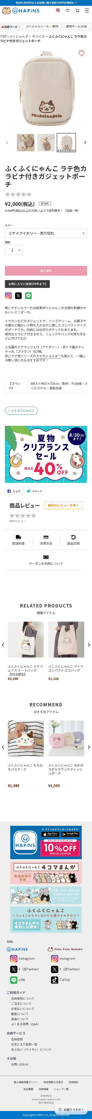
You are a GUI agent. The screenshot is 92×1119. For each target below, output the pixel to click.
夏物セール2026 (76, 26)
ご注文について (21, 1003)
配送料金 (18, 543)
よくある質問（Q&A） (25, 1024)
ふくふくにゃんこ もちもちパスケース (25, 767)
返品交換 (73, 543)
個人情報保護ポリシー (26, 1082)
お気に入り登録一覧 (24, 1044)
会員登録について (22, 998)
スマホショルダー (48, 356)
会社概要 (28, 1089)
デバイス (38, 36)
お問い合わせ (20, 1064)
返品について (20, 1018)
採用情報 (43, 1089)
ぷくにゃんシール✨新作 (42, 26)
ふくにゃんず (19, 36)
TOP (3, 36)
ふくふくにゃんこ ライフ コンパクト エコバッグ (65, 668)
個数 (7, 242)
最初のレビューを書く (63, 505)
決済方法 (46, 543)
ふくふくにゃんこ (21, 410)
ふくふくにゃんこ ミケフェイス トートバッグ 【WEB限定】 (25, 670)
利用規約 (73, 1082)
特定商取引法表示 (53, 1082)
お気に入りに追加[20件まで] (27, 283)
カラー (9, 225)
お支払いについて (22, 1008)
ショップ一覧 (61, 1089)
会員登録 (17, 1039)
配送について (20, 1013)
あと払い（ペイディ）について (31, 1049)
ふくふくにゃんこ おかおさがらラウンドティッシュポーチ (65, 769)
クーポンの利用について (46, 563)
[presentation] (3, 645)
